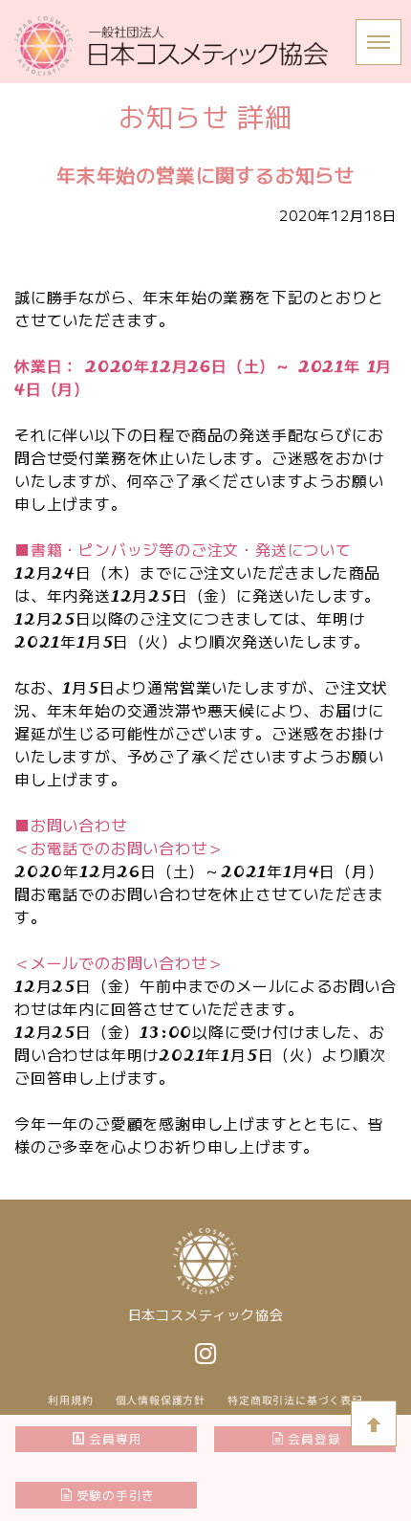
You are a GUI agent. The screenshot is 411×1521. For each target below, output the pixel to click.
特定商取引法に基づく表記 (295, 1400)
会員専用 (115, 1438)
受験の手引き (116, 1495)
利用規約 (70, 1400)
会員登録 (314, 1438)
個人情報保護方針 (161, 1400)
